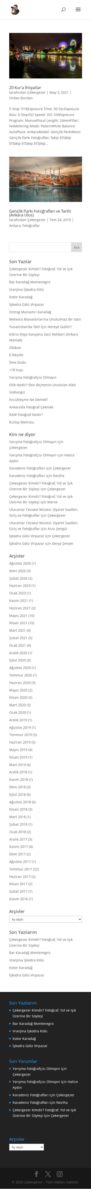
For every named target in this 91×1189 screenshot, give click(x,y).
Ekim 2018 (17, 787)
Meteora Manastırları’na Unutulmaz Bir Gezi (45, 319)
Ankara (15, 225)
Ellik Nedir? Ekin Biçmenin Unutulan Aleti (42, 385)
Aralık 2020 (18, 653)
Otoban (15, 347)
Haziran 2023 (20, 585)
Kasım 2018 (18, 779)
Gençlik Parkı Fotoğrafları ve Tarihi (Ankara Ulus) (40, 213)
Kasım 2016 (18, 899)
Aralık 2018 (18, 772)
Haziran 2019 (20, 742)
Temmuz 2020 (20, 675)
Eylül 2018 (17, 794)
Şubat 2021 (18, 638)
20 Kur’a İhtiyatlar (25, 87)
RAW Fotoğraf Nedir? (26, 414)
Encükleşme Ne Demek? (28, 399)
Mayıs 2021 (18, 615)
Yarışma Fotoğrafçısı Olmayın (33, 377)
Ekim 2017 (17, 854)
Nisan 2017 (18, 884)
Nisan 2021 (18, 623)
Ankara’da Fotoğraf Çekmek (31, 407)
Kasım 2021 (18, 600)
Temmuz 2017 (20, 869)
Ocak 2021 (17, 645)
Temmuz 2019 (20, 734)
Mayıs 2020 (18, 690)
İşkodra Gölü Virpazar (26, 304)
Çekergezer (36, 92)
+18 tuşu (16, 370)
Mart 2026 (17, 570)
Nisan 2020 (18, 697)
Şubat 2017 (18, 891)
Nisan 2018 (18, 809)
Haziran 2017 (20, 876)
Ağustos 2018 (20, 802)
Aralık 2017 (18, 839)
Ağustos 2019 (20, 727)
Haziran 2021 (20, 608)
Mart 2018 (17, 816)
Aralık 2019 (18, 720)
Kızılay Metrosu (21, 422)
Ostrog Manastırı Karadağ (30, 312)
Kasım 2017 (18, 846)
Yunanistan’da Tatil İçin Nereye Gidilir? (40, 326)
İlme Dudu (17, 362)
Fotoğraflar (31, 225)
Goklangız (17, 392)
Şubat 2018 (18, 824)
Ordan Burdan (21, 98)
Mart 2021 (17, 630)
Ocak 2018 (17, 831)
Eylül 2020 (17, 660)
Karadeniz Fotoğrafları (27, 468)
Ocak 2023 (17, 593)
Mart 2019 (17, 764)
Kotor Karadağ (21, 297)
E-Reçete (16, 355)
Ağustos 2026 (20, 563)
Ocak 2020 (17, 712)
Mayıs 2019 (18, 749)
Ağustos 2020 (20, 667)
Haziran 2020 (20, 682)
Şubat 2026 (18, 578)
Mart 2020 (17, 705)
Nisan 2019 (18, 757)
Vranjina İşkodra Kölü (26, 289)
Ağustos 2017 (20, 861)
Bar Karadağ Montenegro (29, 282)
